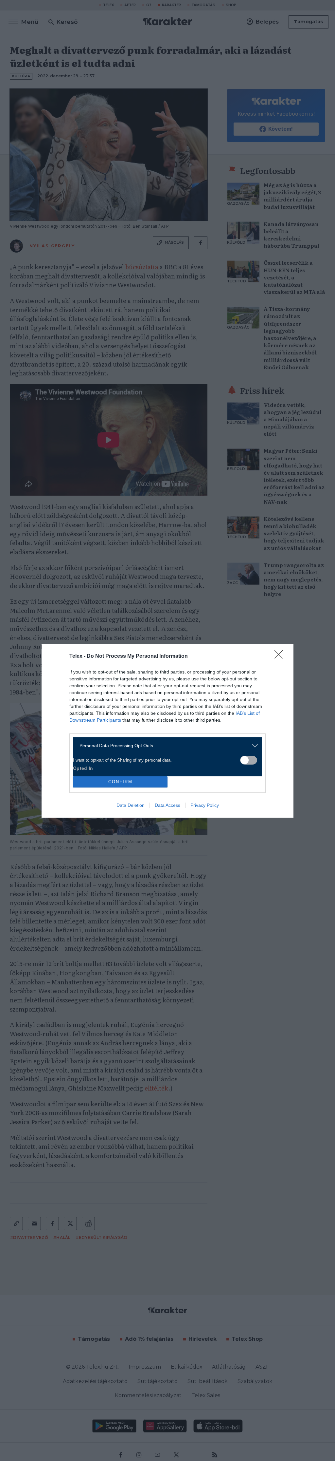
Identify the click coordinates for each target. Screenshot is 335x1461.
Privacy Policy (204, 805)
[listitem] (165, 745)
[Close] (280, 656)
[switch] (248, 760)
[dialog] (167, 731)
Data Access (167, 805)
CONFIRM (120, 781)
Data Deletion (130, 805)
